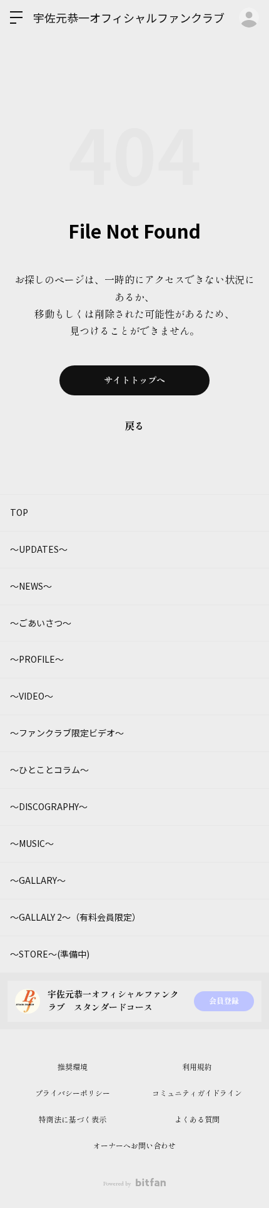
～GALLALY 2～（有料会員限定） (75, 917)
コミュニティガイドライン (197, 1094)
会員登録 (224, 1001)
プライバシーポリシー (72, 1094)
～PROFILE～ (37, 659)
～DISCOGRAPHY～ (49, 806)
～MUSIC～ (32, 843)
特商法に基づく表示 (72, 1120)
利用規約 (197, 1067)
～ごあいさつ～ (40, 622)
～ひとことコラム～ (49, 769)
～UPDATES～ (39, 549)
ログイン (249, 17)
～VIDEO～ (31, 696)
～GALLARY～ (38, 880)
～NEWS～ (31, 586)
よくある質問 (197, 1120)
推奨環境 (73, 1067)
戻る (134, 426)
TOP (19, 512)
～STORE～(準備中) (49, 954)
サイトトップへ (134, 380)
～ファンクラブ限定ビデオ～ (67, 732)
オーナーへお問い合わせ (134, 1146)
